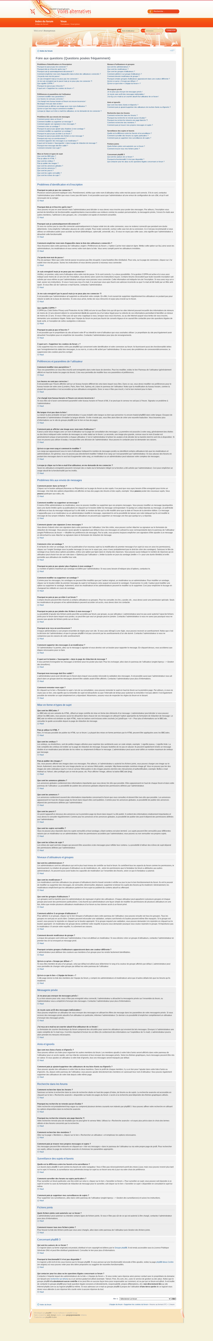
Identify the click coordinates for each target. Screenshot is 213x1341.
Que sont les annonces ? (46, 168)
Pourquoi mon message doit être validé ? (52, 146)
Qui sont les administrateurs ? (118, 67)
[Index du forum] (60, 9)
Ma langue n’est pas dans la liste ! (50, 104)
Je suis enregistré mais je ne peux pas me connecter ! (57, 79)
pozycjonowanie (73, 1315)
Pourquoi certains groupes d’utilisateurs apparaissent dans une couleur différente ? (138, 79)
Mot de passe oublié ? (153, 34)
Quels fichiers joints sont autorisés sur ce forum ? (126, 146)
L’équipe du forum (115, 1304)
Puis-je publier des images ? (47, 163)
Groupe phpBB (121, 1248)
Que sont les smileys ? (46, 161)
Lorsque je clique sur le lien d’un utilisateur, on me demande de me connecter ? (69, 111)
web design (52, 1315)
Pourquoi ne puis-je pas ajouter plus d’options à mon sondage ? (61, 129)
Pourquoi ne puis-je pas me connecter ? (52, 67)
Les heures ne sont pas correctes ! (50, 99)
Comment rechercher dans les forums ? (122, 115)
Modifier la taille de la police (172, 50)
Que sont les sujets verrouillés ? (49, 173)
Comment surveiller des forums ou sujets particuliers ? (127, 136)
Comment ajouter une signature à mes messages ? (56, 124)
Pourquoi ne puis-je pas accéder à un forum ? (54, 134)
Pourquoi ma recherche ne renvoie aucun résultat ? (126, 118)
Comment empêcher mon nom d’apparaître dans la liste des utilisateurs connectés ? (69, 74)
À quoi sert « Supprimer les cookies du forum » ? (55, 88)
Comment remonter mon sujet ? (49, 148)
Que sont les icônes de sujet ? (48, 175)
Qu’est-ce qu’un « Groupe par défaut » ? (122, 81)
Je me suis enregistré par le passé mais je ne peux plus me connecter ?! (64, 81)
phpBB (48, 1313)
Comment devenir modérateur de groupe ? (123, 76)
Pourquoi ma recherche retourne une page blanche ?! (127, 120)
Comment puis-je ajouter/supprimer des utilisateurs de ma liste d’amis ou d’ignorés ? (139, 107)
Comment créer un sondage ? (48, 126)
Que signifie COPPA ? (45, 83)
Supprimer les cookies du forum (136, 1304)
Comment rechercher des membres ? (121, 122)
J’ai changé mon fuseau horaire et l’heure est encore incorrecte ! (61, 101)
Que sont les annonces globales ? (50, 166)
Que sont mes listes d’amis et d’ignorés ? (122, 105)
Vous (70, 22)
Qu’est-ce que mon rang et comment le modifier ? (56, 108)
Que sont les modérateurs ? (117, 69)
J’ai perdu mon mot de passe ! (48, 76)
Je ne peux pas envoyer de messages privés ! (125, 92)
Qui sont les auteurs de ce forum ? (120, 157)
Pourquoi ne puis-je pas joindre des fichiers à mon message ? (60, 136)
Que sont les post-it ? (45, 170)
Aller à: (115, 1299)
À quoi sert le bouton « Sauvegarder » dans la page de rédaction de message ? (67, 143)
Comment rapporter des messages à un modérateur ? (57, 141)
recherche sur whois (59, 1279)
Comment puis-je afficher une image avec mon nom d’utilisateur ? (61, 106)
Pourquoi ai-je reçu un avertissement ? (51, 138)
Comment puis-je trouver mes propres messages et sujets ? (130, 125)
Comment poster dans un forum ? (50, 119)
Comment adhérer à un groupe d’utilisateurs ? (124, 74)
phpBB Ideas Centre (165, 1262)
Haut (42, 201)
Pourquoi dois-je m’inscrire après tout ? (52, 69)
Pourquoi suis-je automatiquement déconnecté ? (55, 71)
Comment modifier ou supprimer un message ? (55, 122)
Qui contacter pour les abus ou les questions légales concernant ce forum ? (136, 162)
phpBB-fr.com (51, 1317)
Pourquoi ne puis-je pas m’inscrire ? (50, 86)
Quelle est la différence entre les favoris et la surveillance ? (129, 133)
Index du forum (44, 22)
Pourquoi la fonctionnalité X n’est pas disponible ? (125, 159)
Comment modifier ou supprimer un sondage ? (54, 131)
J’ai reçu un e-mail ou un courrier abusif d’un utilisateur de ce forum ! (133, 96)
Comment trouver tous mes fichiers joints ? (123, 149)
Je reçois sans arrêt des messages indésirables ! (126, 94)
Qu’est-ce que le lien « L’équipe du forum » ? (124, 83)
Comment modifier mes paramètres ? (51, 96)
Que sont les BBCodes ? (46, 156)
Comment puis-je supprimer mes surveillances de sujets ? (129, 138)
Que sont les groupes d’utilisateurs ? (121, 71)
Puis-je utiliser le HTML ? (46, 158)
